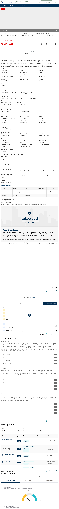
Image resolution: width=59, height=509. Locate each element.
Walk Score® (32, 297)
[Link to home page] (7, 2)
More (55, 2)
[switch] (49, 30)
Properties (46, 2)
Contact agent (5, 30)
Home (39, 2)
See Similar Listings (46, 48)
